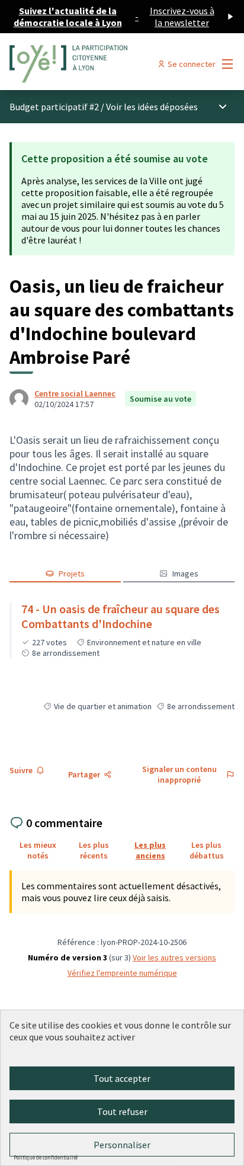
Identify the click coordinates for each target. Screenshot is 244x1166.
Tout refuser (122, 1111)
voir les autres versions (174, 957)
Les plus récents (94, 850)
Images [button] (185, 573)
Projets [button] (72, 573)
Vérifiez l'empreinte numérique (122, 973)
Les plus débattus (207, 850)
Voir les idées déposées (152, 107)
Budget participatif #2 (54, 107)
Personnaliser (122, 1145)
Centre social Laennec (74, 393)
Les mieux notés (38, 850)
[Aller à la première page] (92, 64)
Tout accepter (122, 1078)
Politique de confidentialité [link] (46, 1157)
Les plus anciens (150, 850)
